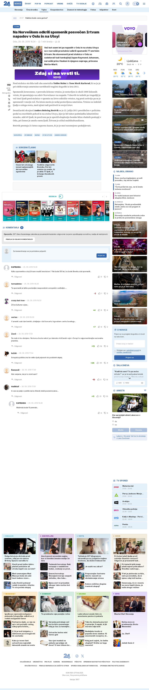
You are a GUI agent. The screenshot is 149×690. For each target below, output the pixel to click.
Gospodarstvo (56, 10)
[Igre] (100, 3)
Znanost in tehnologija (77, 10)
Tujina (44, 10)
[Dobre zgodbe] (93, 3)
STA (9, 90)
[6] (60, 211)
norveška (18, 135)
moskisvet (10, 594)
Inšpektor (104, 10)
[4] (35, 211)
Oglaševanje (25, 662)
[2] (9, 211)
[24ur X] (82, 656)
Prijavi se (101, 255)
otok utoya (47, 135)
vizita (81, 536)
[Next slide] (106, 197)
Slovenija (19, 10)
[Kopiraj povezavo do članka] (9, 109)
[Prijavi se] (127, 4)
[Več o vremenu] (144, 73)
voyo (117, 594)
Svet (114, 10)
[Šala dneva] (141, 383)
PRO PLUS (48, 662)
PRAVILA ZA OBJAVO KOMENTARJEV (19, 239)
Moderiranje (67, 662)
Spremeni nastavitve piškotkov (96, 662)
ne (116, 425)
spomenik (28, 135)
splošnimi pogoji (133, 350)
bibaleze (9, 536)
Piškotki (78, 662)
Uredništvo (38, 662)
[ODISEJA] (56, 196)
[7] (73, 211)
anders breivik (60, 135)
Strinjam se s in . (129, 351)
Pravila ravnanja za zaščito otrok (54, 666)
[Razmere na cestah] (113, 3)
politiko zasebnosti (124, 352)
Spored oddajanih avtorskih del (84, 666)
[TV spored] (106, 3)
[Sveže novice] (15, 18)
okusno (82, 594)
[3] (22, 211)
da (116, 421)
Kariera (56, 662)
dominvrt (46, 594)
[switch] (136, 4)
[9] (98, 211)
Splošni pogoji (31, 666)
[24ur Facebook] (77, 656)
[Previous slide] (103, 197)
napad (37, 135)
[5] (47, 211)
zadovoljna (47, 536)
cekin (117, 536)
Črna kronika (32, 10)
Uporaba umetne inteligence (112, 666)
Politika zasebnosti (120, 662)
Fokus (93, 10)
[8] (85, 211)
